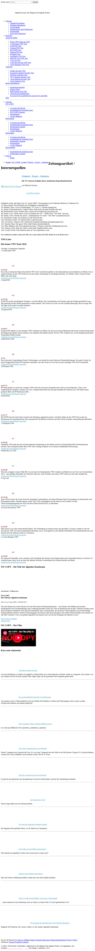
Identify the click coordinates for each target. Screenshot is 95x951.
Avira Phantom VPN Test (19, 65)
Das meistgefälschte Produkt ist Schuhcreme (34, 697)
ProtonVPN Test (16, 52)
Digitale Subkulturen (17, 25)
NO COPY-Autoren (17, 112)
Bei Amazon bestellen (9, 619)
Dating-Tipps (15, 89)
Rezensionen (15, 114)
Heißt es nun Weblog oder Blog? (30, 874)
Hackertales (10, 133)
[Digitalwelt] (8, 13)
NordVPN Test (15, 46)
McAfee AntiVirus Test (18, 75)
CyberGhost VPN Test (18, 44)
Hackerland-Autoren (17, 127)
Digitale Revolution (17, 23)
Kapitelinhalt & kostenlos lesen (21, 110)
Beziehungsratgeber (17, 87)
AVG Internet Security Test (20, 77)
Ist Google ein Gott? (37, 800)
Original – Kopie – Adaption (35, 176)
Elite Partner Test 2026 (18, 92)
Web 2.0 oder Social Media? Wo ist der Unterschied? (37, 898)
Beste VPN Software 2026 (20, 42)
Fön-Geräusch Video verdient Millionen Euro (35, 724)
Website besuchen (19, 278)
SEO (7, 98)
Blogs (12, 158)
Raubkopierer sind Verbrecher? (21, 29)
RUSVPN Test (15, 50)
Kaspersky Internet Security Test (22, 73)
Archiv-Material (16, 116)
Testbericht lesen (7, 278)
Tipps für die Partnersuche (19, 94)
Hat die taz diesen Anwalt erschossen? (32, 775)
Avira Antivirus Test (17, 81)
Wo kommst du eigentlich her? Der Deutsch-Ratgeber (50, 923)
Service (8, 156)
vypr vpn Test (15, 60)
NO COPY (10, 104)
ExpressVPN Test (16, 48)
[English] (3, 17)
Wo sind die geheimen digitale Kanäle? (32, 824)
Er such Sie (14, 96)
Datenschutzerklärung (58, 940)
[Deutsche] (8, 17)
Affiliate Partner (29, 940)
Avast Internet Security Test (20, 79)
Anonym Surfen (11, 38)
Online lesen (5, 621)
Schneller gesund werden (27, 670)
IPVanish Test (15, 54)
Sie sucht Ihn (23, 96)
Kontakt (38, 940)
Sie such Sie (33, 96)
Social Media (15, 27)
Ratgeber (9, 36)
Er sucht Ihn (42, 96)
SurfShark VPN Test (17, 56)
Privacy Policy (72, 940)
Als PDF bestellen (33, 193)
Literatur (9, 102)
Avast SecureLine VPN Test (20, 63)
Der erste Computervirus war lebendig (32, 748)
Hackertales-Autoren (17, 141)
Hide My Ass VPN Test (19, 58)
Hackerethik (14, 31)
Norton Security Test (17, 71)
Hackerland (10, 118)
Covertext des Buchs (17, 108)
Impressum (46, 940)
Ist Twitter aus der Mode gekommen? (32, 849)
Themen (9, 21)
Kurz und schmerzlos (18, 34)
